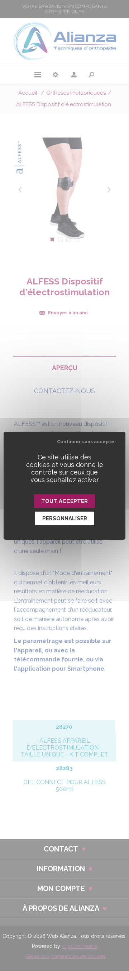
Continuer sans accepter (86, 441)
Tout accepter (64, 501)
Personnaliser (64, 518)
